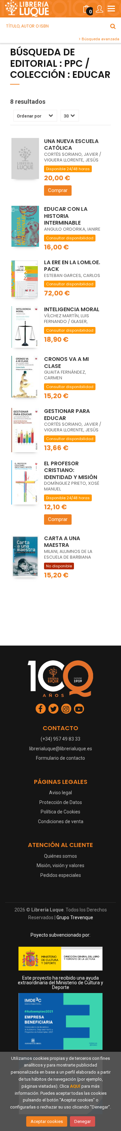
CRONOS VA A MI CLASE (66, 362)
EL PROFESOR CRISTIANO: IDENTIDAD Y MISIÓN (70, 470)
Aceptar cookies (47, 1121)
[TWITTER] (53, 709)
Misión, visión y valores (60, 865)
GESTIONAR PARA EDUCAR (67, 414)
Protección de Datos (60, 802)
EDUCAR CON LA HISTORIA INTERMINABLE (65, 216)
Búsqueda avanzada (100, 39)
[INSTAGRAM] (66, 709)
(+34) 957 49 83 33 (60, 739)
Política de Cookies (60, 811)
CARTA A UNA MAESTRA (62, 541)
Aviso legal (60, 792)
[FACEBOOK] (41, 709)
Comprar (58, 190)
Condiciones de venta (60, 821)
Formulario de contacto (60, 758)
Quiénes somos (60, 856)
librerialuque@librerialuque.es (60, 748)
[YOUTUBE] (79, 709)
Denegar (82, 1121)
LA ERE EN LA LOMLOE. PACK (72, 265)
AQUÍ (75, 1086)
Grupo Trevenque (74, 917)
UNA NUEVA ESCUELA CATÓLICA (71, 144)
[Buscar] (113, 26)
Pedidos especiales (60, 875)
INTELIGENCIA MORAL (71, 309)
